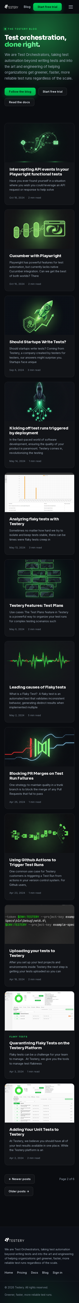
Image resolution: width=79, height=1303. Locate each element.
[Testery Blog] (11, 6)
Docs (34, 1272)
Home (9, 1272)
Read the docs (19, 102)
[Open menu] (70, 7)
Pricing (22, 1272)
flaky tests (18, 1036)
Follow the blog (20, 91)
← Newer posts (20, 1179)
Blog (27, 7)
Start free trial (47, 7)
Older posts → (19, 1191)
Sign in (57, 1272)
